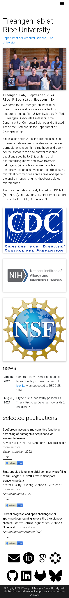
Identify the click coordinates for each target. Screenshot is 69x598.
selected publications (30, 417)
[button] (14, 463)
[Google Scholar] (42, 558)
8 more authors (26, 527)
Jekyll (58, 588)
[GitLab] (40, 576)
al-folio (7, 591)
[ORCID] (29, 558)
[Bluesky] (55, 576)
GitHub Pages (35, 591)
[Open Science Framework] (55, 558)
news (9, 367)
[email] (14, 558)
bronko (21, 385)
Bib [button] (7, 457)
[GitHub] (12, 576)
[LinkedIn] (26, 576)
